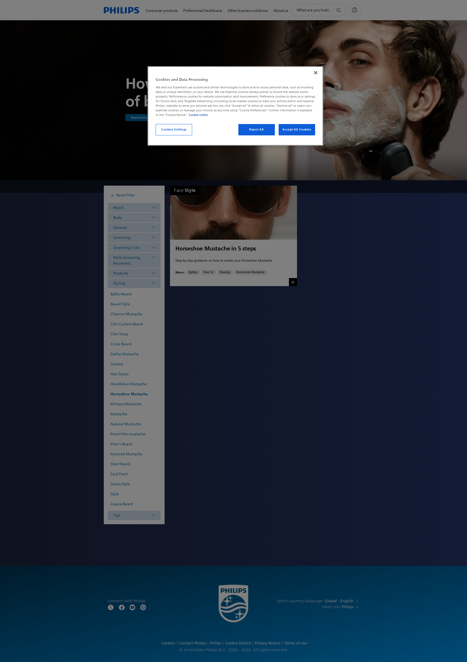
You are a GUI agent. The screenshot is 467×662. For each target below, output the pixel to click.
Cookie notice (198, 115)
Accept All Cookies (296, 129)
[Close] (316, 73)
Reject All (256, 129)
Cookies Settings (174, 129)
